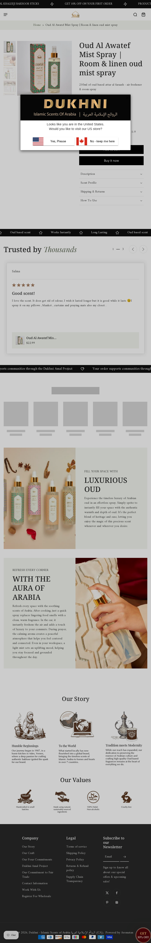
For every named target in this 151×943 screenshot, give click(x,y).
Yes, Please (58, 141)
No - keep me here (102, 141)
